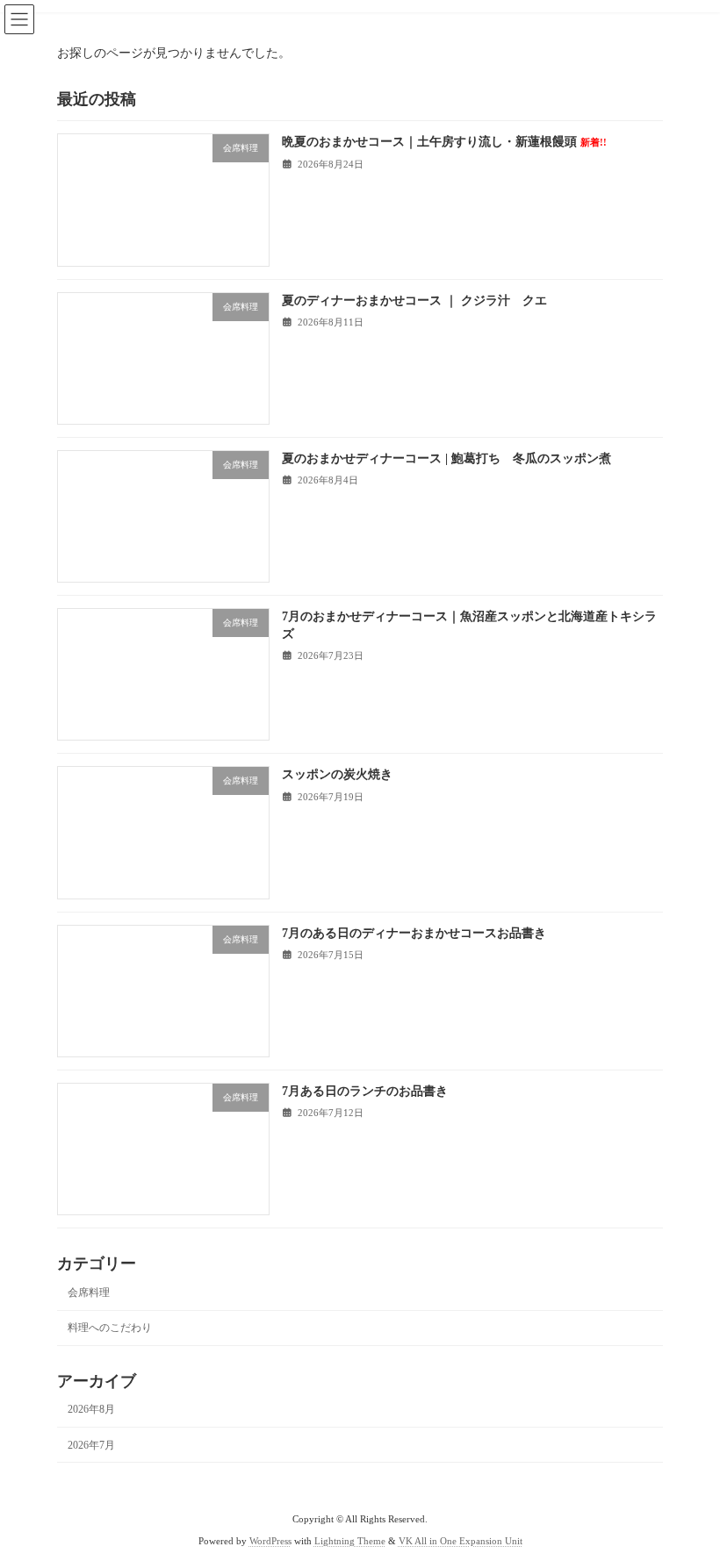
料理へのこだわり (110, 1327)
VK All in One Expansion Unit (460, 1541)
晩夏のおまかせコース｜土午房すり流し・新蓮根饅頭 (444, 141)
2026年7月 (91, 1444)
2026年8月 (91, 1409)
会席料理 (89, 1292)
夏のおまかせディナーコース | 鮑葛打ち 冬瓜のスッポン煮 (446, 458)
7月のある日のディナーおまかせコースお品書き (414, 932)
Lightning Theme (349, 1541)
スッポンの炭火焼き (337, 774)
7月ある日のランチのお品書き (365, 1091)
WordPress (270, 1541)
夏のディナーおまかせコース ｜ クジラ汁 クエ (414, 299)
